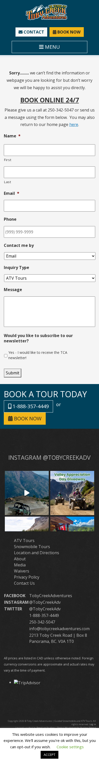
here (73, 124)
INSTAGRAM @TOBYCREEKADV (49, 457)
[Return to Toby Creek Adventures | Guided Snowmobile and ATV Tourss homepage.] (46, 11)
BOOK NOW (68, 32)
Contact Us (24, 583)
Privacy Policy (26, 577)
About (20, 559)
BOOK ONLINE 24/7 (49, 100)
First (7, 159)
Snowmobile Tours (32, 546)
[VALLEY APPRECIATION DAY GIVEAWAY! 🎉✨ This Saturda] (72, 493)
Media (20, 565)
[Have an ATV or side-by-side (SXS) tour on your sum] (27, 493)
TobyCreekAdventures (50, 595)
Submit (12, 373)
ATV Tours (24, 540)
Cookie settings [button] (70, 746)
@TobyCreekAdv (45, 602)
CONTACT (33, 32)
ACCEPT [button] (49, 754)
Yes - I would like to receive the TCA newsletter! (37, 355)
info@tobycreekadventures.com (59, 628)
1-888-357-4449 (30, 406)
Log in (92, 724)
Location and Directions (36, 552)
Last (7, 182)
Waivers (21, 571)
